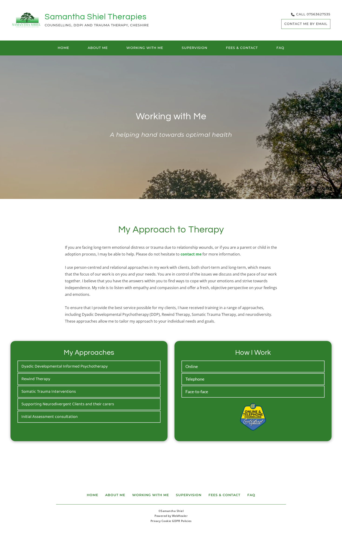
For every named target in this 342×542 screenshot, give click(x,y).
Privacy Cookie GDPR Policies (171, 521)
